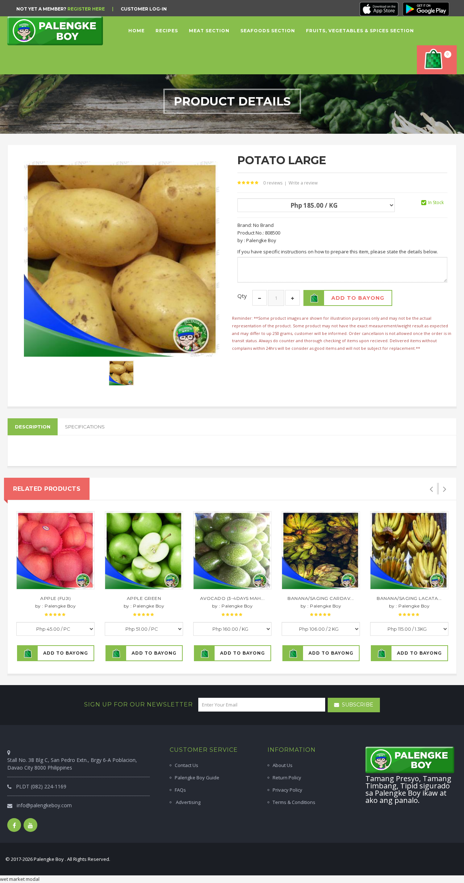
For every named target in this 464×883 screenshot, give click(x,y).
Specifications (85, 427)
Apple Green (144, 598)
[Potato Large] (121, 372)
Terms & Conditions (294, 802)
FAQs (180, 790)
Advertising (187, 802)
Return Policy (287, 777)
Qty (242, 295)
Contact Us (186, 765)
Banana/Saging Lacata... (409, 598)
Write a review (303, 183)
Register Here (86, 9)
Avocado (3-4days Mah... (232, 598)
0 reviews (272, 183)
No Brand (263, 225)
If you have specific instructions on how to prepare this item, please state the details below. (337, 251)
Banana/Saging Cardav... (320, 598)
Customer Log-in (144, 9)
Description (32, 427)
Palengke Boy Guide (197, 777)
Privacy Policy (287, 790)
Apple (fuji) (55, 598)
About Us (283, 765)
